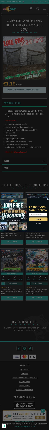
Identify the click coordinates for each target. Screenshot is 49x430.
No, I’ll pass (38, 223)
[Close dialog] (48, 199)
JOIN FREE (38, 219)
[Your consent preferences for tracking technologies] (4, 426)
